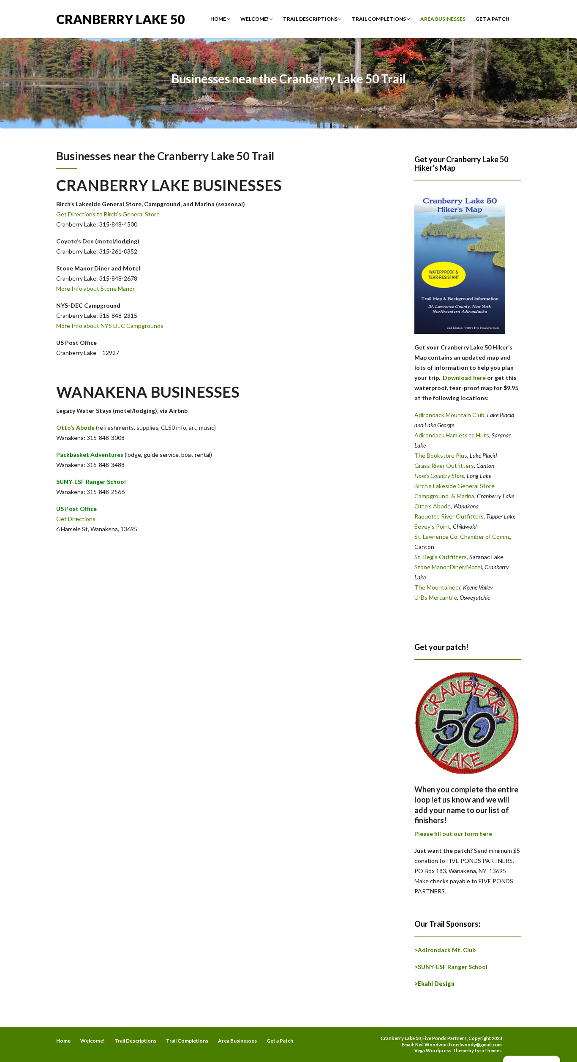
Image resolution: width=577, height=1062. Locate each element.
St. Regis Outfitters (440, 556)
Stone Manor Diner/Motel (448, 567)
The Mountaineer (437, 587)
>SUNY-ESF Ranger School (450, 966)
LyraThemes (488, 1050)
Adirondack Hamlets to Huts (451, 435)
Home (218, 19)
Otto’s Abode (75, 427)
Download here (464, 377)
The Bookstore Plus (440, 455)
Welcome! (254, 19)
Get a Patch (492, 19)
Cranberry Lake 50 (120, 18)
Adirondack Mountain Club (449, 414)
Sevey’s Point (432, 526)
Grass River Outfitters (444, 465)
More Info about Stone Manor (95, 288)
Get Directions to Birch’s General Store (108, 214)
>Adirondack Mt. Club (445, 949)
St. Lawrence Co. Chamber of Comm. (462, 536)
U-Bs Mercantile (435, 597)
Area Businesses (442, 19)
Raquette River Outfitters (449, 516)
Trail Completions (379, 19)
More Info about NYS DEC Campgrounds (109, 325)
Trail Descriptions (310, 19)
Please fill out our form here (453, 833)
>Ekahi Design (434, 983)
